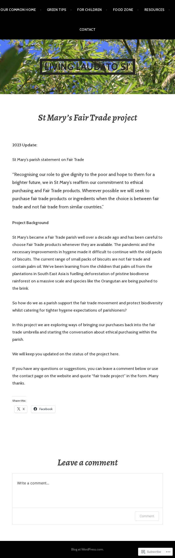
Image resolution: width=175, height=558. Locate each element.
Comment (147, 516)
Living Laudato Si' (87, 66)
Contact (87, 30)
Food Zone (123, 10)
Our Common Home (18, 10)
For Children (89, 10)
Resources (154, 10)
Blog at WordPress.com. (87, 549)
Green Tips (56, 10)
